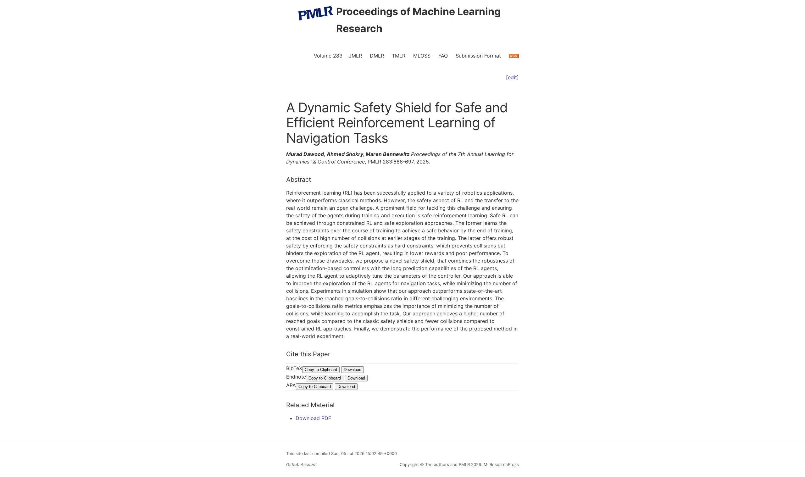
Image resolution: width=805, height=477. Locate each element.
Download (352, 369)
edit (512, 77)
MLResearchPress (500, 464)
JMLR (355, 56)
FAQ (443, 56)
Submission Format (478, 56)
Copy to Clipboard (321, 369)
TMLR (398, 56)
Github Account (301, 464)
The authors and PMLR (447, 464)
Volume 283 (328, 56)
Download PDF (313, 418)
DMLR (377, 56)
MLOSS (421, 56)
